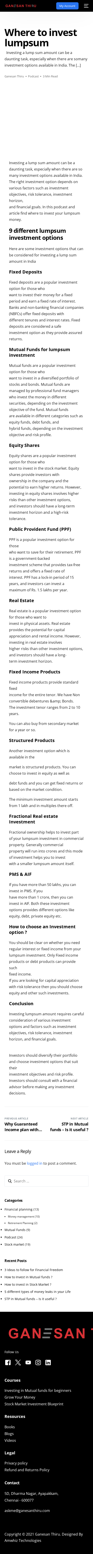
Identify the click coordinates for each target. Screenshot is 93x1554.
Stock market (14, 1244)
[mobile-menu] (85, 6)
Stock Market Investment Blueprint (34, 1404)
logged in (34, 1163)
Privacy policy (16, 1463)
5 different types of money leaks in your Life (38, 1291)
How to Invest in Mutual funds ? (28, 1277)
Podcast (33, 76)
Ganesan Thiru (14, 76)
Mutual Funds (15, 1230)
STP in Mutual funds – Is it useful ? (31, 1299)
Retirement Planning (20, 1223)
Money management (21, 1216)
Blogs (9, 1433)
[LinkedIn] (48, 1362)
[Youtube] (28, 1362)
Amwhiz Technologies (23, 1540)
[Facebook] (8, 1362)
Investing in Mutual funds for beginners (38, 1390)
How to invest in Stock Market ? (28, 1284)
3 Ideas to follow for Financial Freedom (34, 1270)
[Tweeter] (18, 1362)
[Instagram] (38, 1362)
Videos (10, 1440)
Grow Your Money (20, 1397)
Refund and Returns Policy (27, 1469)
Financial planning (19, 1209)
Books (10, 1426)
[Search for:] (46, 1181)
